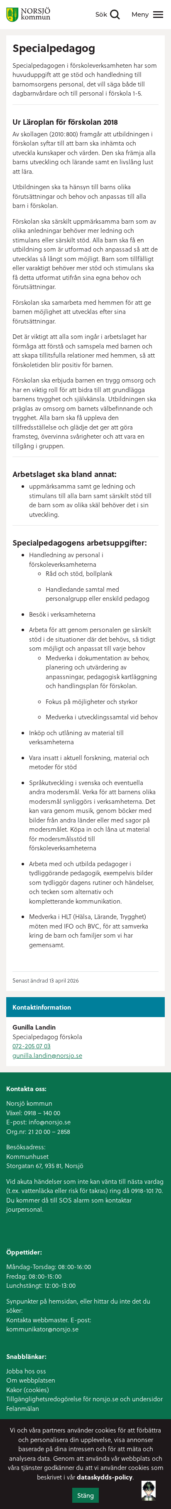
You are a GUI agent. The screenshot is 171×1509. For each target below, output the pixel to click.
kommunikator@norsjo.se (42, 1329)
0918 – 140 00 (42, 1112)
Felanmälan (22, 1408)
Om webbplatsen (30, 1380)
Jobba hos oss (26, 1371)
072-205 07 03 (31, 1045)
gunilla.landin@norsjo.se (47, 1055)
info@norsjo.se (50, 1121)
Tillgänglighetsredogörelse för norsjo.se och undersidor (84, 1398)
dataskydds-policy (104, 1477)
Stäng (85, 1495)
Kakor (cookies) (27, 1389)
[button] (149, 1487)
